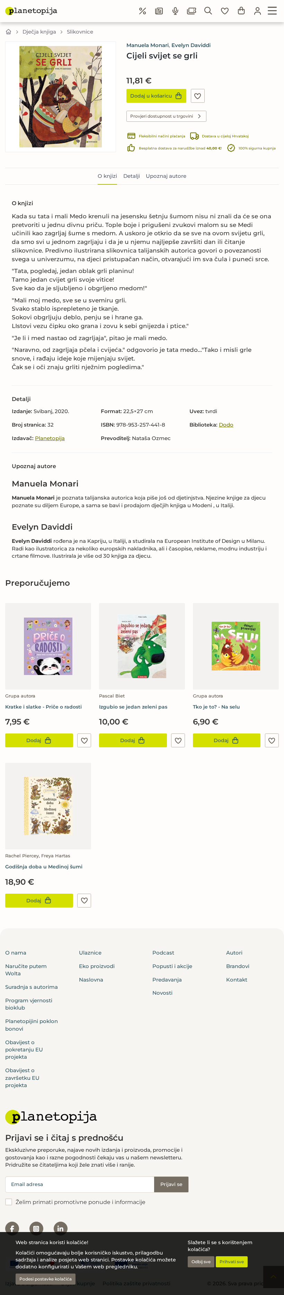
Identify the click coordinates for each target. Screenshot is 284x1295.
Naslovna (91, 979)
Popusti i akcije (172, 966)
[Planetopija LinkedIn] (61, 1228)
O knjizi (107, 176)
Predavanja (167, 979)
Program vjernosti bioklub (28, 1004)
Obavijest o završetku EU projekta (22, 1077)
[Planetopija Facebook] (12, 1228)
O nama (15, 952)
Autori (234, 952)
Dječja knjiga (39, 31)
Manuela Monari (147, 45)
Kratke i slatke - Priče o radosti (43, 707)
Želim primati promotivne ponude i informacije (80, 1202)
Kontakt (236, 979)
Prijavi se (171, 1184)
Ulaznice (90, 952)
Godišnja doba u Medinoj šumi (43, 867)
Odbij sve (201, 1261)
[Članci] (159, 11)
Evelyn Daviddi (191, 45)
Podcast (163, 952)
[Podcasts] (175, 11)
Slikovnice (80, 31)
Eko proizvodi (97, 966)
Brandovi (237, 966)
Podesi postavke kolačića (45, 1279)
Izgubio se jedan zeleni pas (133, 707)
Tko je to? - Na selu (216, 707)
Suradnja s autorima (31, 987)
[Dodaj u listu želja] (198, 96)
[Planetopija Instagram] (36, 1228)
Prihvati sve (232, 1261)
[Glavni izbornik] (272, 11)
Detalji (131, 176)
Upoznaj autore (166, 176)
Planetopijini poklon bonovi (31, 1025)
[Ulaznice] (192, 11)
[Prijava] (257, 11)
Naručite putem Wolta (26, 970)
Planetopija (50, 438)
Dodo (226, 424)
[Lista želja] (224, 11)
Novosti (162, 993)
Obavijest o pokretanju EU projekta (24, 1049)
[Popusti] (142, 11)
